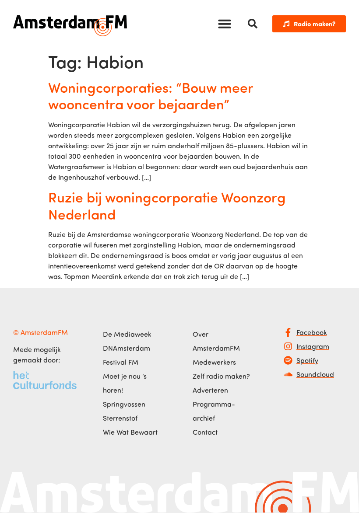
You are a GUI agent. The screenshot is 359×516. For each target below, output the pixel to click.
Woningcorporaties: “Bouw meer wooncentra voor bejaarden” (150, 95)
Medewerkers (214, 362)
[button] (224, 23)
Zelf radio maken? (221, 376)
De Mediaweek (127, 334)
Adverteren (210, 390)
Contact (205, 432)
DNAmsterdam (126, 348)
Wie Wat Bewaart (130, 432)
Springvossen (124, 404)
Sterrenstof (120, 418)
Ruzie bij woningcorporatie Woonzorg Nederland (167, 205)
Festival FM (120, 362)
